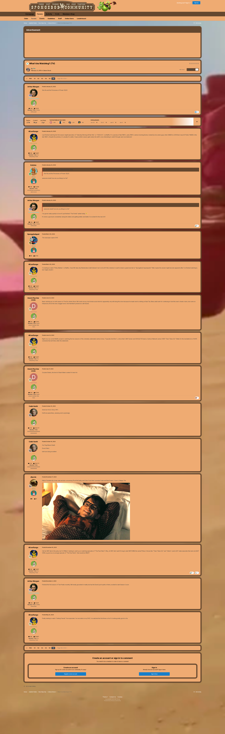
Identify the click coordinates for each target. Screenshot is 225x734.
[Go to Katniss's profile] (34, 171)
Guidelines (51, 18)
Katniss (33, 165)
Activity (49, 14)
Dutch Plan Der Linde (33, 299)
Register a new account (70, 674)
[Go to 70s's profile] (28, 70)
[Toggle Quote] (44, 169)
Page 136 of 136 (61, 78)
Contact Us (113, 697)
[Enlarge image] (86, 511)
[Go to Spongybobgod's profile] (34, 240)
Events (42, 18)
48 (31, 255)
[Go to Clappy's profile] (60, 122)
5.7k (30, 428)
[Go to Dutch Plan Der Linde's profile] (51, 122)
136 (53, 78)
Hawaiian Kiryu (65, 169)
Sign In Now (154, 674)
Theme (105, 697)
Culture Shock (47, 70)
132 (38, 78)
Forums (40, 14)
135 (49, 78)
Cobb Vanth (33, 406)
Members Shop (69, 14)
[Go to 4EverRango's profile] (79, 122)
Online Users (69, 18)
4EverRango (33, 131)
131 (34, 78)
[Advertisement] (57, 45)
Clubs (26, 18)
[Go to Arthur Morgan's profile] (34, 93)
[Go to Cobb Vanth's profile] (34, 412)
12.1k (31, 321)
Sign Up (196, 2)
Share (183, 69)
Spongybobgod (33, 234)
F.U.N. (57, 14)
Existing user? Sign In (183, 3)
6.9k (31, 153)
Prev (30, 78)
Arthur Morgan (33, 87)
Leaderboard (81, 18)
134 (46, 78)
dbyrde (33, 477)
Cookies (120, 697)
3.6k (31, 186)
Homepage (29, 14)
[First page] (27, 78)
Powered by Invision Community (112, 700)
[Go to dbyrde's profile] (34, 483)
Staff (60, 18)
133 (42, 78)
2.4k (31, 108)
